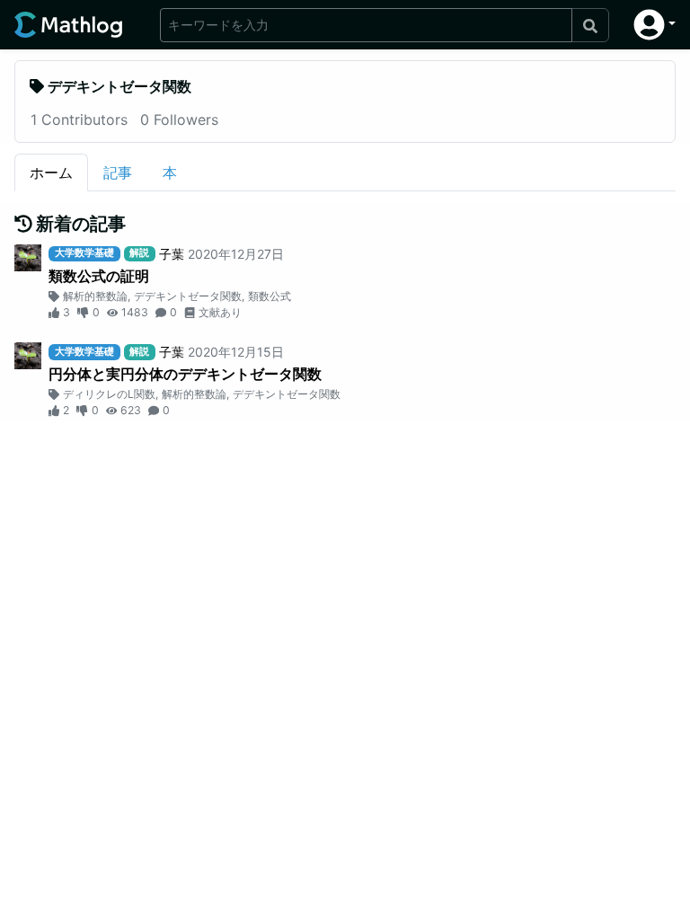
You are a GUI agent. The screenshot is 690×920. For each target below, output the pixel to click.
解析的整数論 (95, 296)
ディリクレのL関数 (109, 394)
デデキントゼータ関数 (188, 296)
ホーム (51, 172)
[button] (654, 24)
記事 (117, 172)
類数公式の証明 (99, 276)
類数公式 (269, 296)
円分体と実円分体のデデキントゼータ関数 (185, 374)
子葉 (171, 253)
